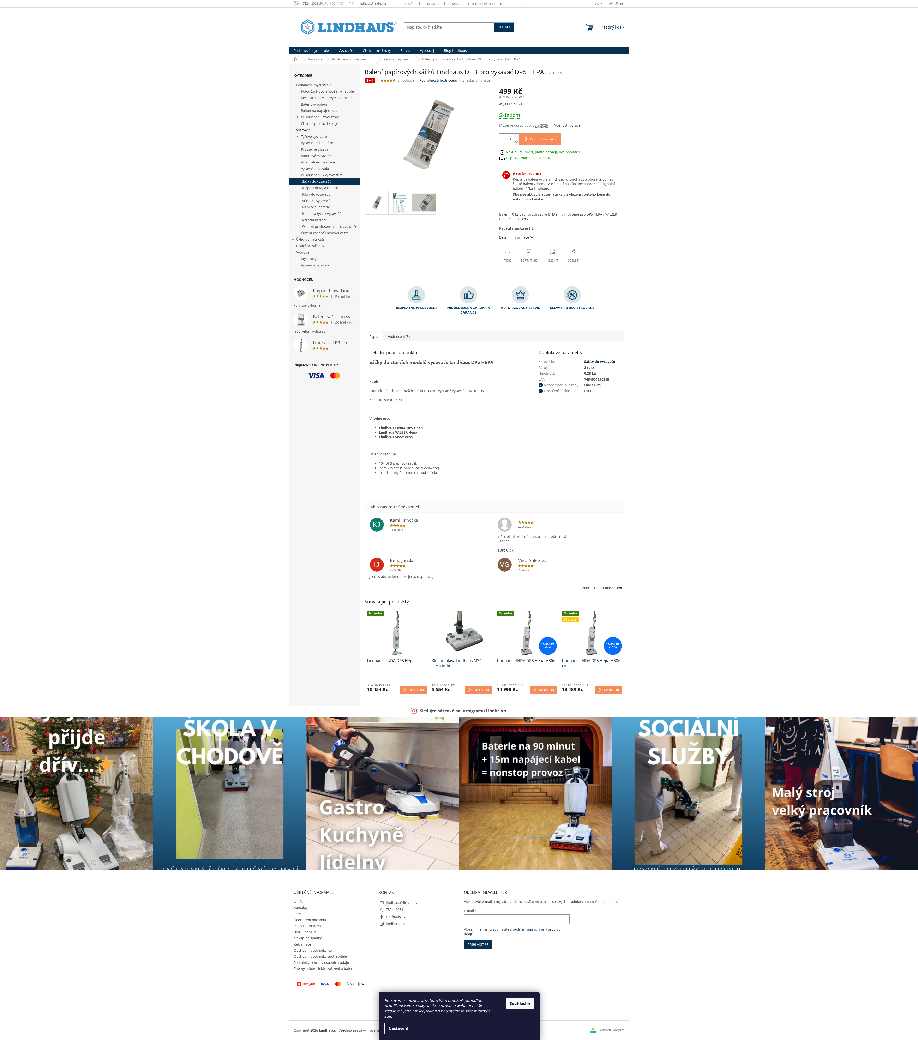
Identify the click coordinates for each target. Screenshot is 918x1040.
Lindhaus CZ (396, 916)
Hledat (504, 27)
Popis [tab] (373, 336)
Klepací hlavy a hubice (320, 188)
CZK (596, 3)
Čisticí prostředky (310, 245)
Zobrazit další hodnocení (602, 588)
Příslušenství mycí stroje (320, 117)
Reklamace (302, 944)
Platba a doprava (307, 926)
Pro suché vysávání (316, 149)
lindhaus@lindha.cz (402, 902)
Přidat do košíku (543, 139)
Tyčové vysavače (314, 136)
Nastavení (398, 1028)
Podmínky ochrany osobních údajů (321, 962)
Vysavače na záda (315, 168)
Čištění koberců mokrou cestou (326, 233)
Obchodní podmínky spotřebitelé (320, 956)
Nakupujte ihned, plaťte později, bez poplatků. (543, 152)
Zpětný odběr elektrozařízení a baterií (324, 968)
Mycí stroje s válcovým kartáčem (327, 98)
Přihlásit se (478, 944)
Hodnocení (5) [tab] (399, 336)
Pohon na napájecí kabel (320, 110)
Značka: (476, 80)
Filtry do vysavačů (316, 194)
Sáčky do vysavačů (316, 181)
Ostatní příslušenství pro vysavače (329, 226)
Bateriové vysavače (316, 155)
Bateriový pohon (314, 104)
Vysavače (303, 130)
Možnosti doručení (569, 125)
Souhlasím (520, 1003)
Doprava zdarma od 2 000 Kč (529, 157)
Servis (454, 4)
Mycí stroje (309, 258)
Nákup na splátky (308, 938)
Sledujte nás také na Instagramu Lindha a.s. (463, 710)
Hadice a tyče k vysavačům (323, 213)
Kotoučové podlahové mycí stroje (327, 91)
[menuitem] (311, 50)
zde (387, 1016)
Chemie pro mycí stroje (319, 123)
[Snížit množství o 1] (516, 142)
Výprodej (303, 252)
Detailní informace (514, 237)
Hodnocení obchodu (485, 4)
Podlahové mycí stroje (313, 85)
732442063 (394, 909)
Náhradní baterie (316, 207)
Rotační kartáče (314, 220)
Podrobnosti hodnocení (438, 80)
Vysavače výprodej (315, 265)
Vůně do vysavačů (316, 201)
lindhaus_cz (395, 923)
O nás (409, 4)
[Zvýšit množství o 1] (516, 136)
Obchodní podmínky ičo (313, 950)
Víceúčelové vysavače (318, 162)
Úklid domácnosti (310, 239)
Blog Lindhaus (305, 932)
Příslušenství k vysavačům (321, 175)
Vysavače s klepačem (317, 142)
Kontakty (431, 4)
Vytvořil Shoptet (611, 1030)
